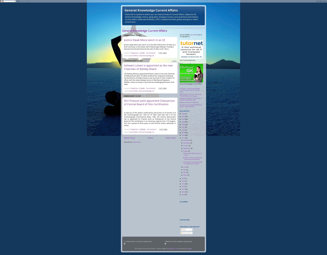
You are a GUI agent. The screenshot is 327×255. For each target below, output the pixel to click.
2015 (183, 181)
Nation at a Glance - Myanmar (189, 102)
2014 (183, 184)
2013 (183, 186)
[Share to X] (163, 53)
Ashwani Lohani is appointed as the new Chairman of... (192, 158)
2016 (183, 178)
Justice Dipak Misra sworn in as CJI (144, 40)
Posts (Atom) (137, 142)
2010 (183, 195)
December (186, 140)
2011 (183, 192)
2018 (183, 135)
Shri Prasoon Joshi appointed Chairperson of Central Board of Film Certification (149, 102)
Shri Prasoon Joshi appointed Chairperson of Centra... (192, 163)
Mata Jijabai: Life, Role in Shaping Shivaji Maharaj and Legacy (190, 95)
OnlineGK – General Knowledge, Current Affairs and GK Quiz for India (190, 90)
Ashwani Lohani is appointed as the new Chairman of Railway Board (148, 67)
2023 (183, 122)
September (187, 148)
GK (153, 56)
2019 (183, 133)
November (186, 143)
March (185, 175)
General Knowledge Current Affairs (151, 10)
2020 (183, 130)
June (185, 167)
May (184, 170)
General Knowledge (145, 56)
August (185, 151)
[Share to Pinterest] (166, 53)
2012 (183, 189)
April (185, 172)
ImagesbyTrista (173, 248)
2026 (183, 114)
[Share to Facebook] (164, 53)
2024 (183, 119)
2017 (183, 138)
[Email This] (159, 53)
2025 (183, 116)
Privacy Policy (128, 27)
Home (150, 138)
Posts (184, 230)
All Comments (186, 233)
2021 (183, 127)
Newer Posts (129, 138)
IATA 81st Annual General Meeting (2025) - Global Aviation (191, 105)
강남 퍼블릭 (193, 35)
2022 (183, 124)
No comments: (151, 53)
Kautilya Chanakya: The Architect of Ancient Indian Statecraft (191, 99)
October (186, 146)
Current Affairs (133, 56)
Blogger (189, 248)
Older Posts (171, 138)
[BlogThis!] (161, 53)
